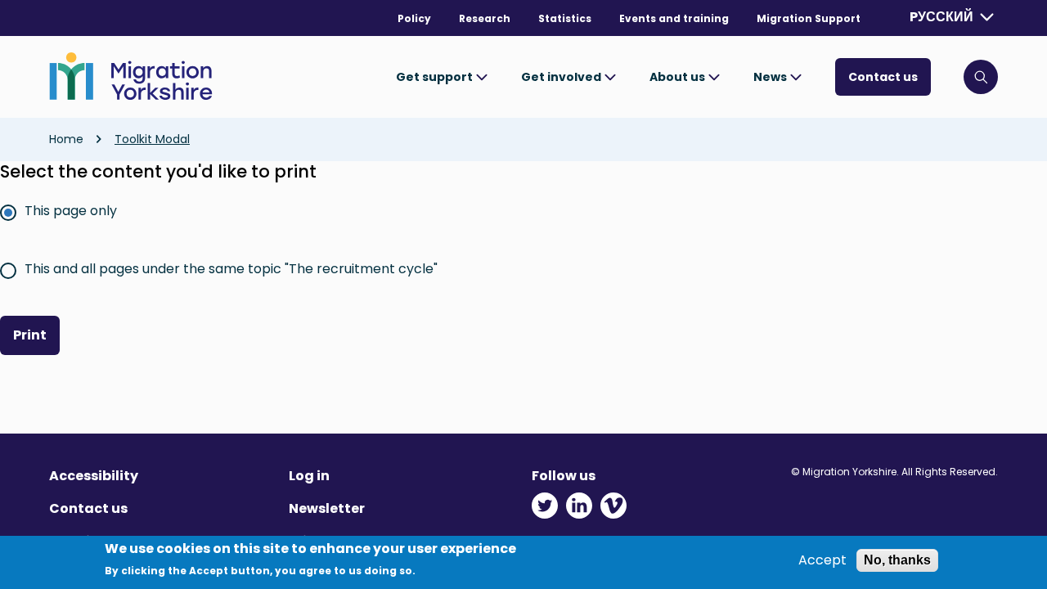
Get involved (562, 77)
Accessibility (93, 475)
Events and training (674, 18)
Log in (309, 475)
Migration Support (809, 18)
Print (30, 335)
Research (484, 18)
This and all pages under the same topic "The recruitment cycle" (231, 268)
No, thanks (897, 560)
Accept (822, 560)
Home (66, 139)
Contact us (883, 77)
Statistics (564, 18)
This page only (71, 210)
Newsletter (327, 508)
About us (678, 77)
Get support (435, 77)
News (771, 77)
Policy (414, 18)
